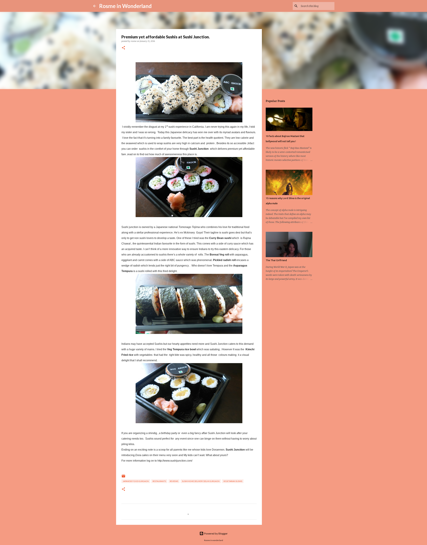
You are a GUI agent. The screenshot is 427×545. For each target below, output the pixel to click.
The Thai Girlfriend (276, 260)
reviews (174, 481)
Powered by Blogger (215, 533)
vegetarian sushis (232, 481)
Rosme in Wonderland (125, 6)
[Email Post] (123, 477)
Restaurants (159, 481)
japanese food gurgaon (136, 481)
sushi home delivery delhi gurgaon (201, 481)
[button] (123, 48)
